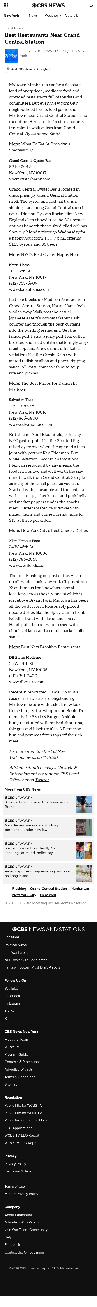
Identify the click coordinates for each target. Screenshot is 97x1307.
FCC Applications (18, 1128)
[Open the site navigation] (18, 5)
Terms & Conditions (20, 1077)
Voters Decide (76, 16)
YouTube (11, 988)
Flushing (19, 888)
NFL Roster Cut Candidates (26, 960)
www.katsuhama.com (29, 289)
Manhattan (79, 888)
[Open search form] (91, 5)
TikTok (9, 1011)
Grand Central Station (48, 888)
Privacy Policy (15, 1164)
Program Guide (16, 1054)
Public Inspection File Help (26, 1120)
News (34, 16)
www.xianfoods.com (28, 565)
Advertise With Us (19, 1069)
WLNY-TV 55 (14, 1047)
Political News (16, 945)
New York (11, 16)
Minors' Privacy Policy (21, 1194)
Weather (52, 16)
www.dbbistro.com (26, 682)
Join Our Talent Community (26, 1230)
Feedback (12, 1245)
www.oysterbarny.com (29, 179)
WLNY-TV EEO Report (22, 1143)
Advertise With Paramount (25, 1222)
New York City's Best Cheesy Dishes (54, 530)
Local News (14, 28)
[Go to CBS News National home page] (48, 5)
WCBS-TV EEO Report (22, 1135)
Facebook (12, 996)
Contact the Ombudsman (24, 1252)
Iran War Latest (16, 952)
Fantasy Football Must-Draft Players (32, 967)
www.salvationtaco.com (31, 424)
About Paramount (18, 1215)
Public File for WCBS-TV (24, 1105)
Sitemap (11, 1084)
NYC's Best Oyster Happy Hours (51, 254)
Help (8, 1237)
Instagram (12, 1003)
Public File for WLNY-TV (23, 1113)
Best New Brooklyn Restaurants (50, 647)
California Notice (18, 1171)
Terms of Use (15, 1186)
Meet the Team (16, 1039)
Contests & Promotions (22, 1062)
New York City (24, 895)
